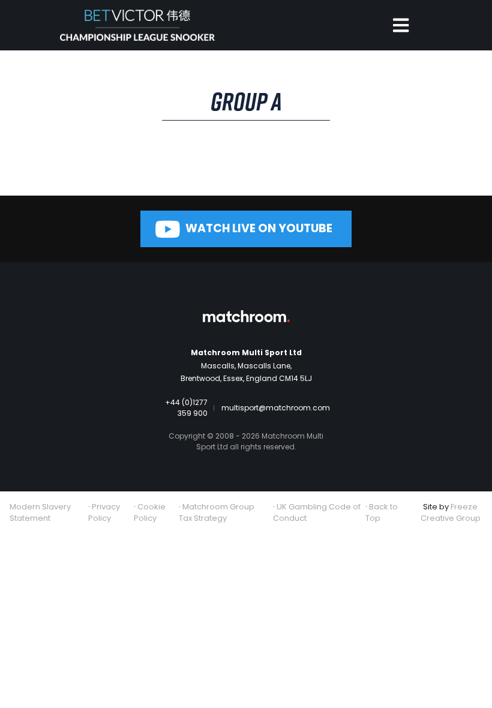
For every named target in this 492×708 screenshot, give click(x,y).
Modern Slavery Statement (40, 512)
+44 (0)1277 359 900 (186, 407)
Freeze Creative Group (451, 512)
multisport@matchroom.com (275, 408)
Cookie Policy (150, 512)
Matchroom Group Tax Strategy (216, 512)
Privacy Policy (104, 512)
